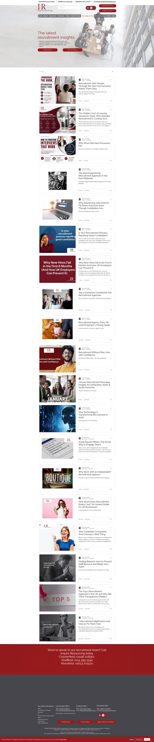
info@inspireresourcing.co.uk (107, 1)
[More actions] (111, 80)
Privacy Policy (63, 739)
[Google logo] (91, 8)
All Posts (41, 71)
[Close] (152, 739)
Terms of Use (63, 732)
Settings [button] (132, 739)
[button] (45, 15)
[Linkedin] (94, 8)
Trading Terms (85, 732)
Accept (147, 739)
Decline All (139, 739)
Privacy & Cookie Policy (74, 732)
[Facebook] (88, 8)
